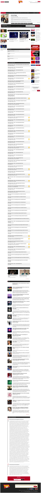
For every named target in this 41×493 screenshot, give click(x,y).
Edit (28, 23)
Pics (15, 23)
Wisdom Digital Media (27, 491)
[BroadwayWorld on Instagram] (31, 489)
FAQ (31, 23)
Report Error (36, 490)
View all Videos (32, 42)
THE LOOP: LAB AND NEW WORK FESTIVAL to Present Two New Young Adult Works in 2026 (21, 19)
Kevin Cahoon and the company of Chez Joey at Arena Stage (13, 39)
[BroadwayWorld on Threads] (35, 489)
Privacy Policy (36, 491)
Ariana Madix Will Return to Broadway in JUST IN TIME (3, 32)
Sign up (38, 90)
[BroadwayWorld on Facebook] (30, 489)
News (18, 23)
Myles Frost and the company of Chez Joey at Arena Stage (24, 39)
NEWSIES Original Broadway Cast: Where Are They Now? (21, 352)
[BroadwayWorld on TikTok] (34, 489)
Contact (24, 490)
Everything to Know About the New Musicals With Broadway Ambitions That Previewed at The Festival (4, 47)
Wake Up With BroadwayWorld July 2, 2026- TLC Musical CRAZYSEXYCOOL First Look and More (21, 302)
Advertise (20, 490)
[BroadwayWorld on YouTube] (37, 489)
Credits (22, 23)
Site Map (34, 490)
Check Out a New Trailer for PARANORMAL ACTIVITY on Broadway (38, 33)
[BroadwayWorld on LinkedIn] (32, 489)
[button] (39, 13)
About (22, 490)
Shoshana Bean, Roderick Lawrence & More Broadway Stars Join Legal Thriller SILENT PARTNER (21, 359)
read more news (38, 22)
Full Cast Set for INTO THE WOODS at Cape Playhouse (20, 380)
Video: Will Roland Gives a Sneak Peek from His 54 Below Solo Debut (24, 275)
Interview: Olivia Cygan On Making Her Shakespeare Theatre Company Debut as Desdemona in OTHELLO (20, 408)
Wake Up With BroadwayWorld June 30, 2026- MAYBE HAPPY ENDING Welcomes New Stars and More (21, 328)
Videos (13, 23)
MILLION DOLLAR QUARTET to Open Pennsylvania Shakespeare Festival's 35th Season (20, 374)
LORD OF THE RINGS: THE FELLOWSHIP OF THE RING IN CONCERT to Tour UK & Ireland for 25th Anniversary (20, 386)
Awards (26, 23)
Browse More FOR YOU (35, 84)
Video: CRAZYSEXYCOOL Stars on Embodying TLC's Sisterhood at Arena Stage (13, 276)
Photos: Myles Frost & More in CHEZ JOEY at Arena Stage (13, 41)
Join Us (26, 490)
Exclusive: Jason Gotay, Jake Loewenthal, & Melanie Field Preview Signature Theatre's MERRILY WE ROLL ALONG (38, 36)
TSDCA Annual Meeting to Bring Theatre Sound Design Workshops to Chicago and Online (21, 21)
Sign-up (36, 1)
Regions (31, 490)
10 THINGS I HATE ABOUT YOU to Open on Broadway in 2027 (3, 37)
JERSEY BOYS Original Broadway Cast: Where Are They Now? (3, 42)
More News (27, 414)
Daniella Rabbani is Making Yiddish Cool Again (38, 30)
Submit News (28, 490)
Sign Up (22, 479)
